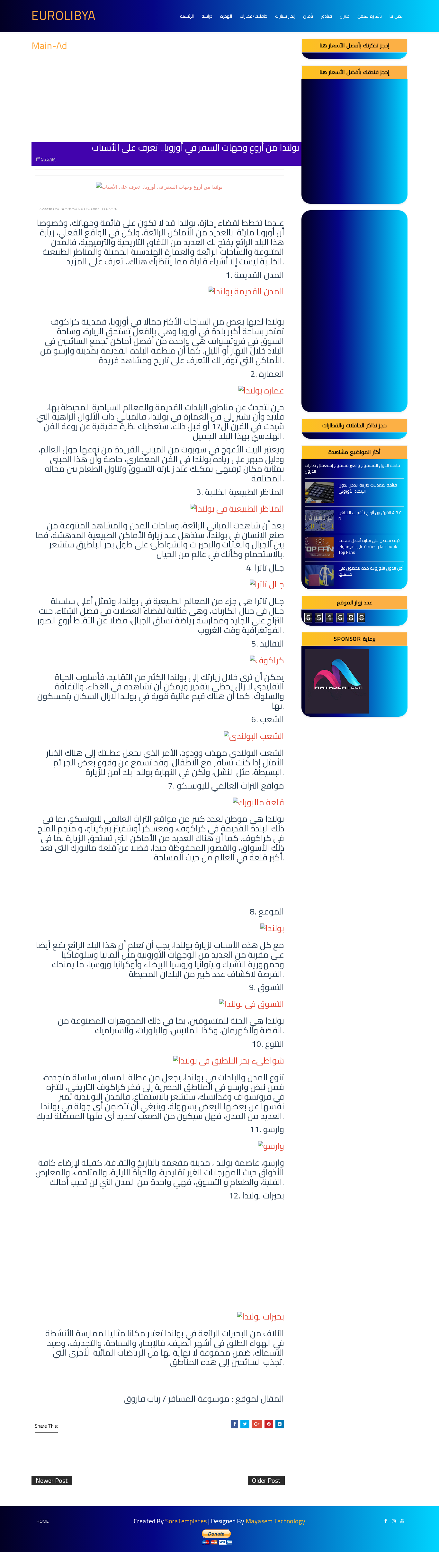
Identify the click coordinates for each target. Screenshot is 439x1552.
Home (43, 1521)
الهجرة (226, 16)
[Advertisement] (159, 97)
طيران (345, 16)
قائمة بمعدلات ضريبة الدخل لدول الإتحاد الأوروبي (367, 488)
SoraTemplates (186, 1521)
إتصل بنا (397, 16)
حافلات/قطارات (253, 16)
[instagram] (393, 1521)
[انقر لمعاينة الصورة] (159, 186)
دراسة (207, 16)
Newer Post (52, 1480)
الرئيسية (187, 16)
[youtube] (402, 1521)
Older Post (266, 1480)
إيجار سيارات (285, 16)
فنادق (326, 16)
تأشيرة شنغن (369, 16)
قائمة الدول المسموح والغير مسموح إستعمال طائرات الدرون (352, 468)
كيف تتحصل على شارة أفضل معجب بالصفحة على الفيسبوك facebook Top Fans (369, 546)
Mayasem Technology (275, 1521)
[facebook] (386, 1521)
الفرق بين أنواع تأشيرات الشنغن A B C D (369, 515)
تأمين (308, 16)
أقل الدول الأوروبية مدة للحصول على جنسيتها (370, 571)
